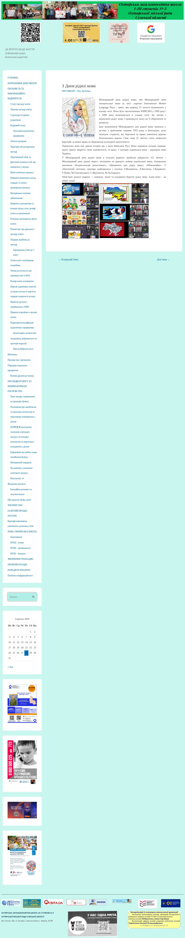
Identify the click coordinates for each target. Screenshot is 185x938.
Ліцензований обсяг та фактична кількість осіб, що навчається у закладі (23, 162)
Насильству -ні (17, 478)
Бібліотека (12, 354)
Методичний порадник (20, 462)
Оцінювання (16, 537)
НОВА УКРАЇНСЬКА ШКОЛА (22, 531)
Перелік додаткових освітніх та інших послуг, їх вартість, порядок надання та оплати (23, 291)
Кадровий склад (17, 125)
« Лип (10, 667)
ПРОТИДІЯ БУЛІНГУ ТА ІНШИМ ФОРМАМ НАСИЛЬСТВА (19, 386)
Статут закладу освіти (20, 104)
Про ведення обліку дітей (19, 499)
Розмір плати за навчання (21, 281)
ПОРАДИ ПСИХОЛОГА (19, 570)
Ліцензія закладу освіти (21, 109)
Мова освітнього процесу (22, 172)
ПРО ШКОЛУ (68, 91)
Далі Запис (163, 259)
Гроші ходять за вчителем (24, 333)
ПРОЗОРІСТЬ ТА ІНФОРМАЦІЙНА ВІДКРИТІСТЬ (16, 93)
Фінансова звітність (17, 484)
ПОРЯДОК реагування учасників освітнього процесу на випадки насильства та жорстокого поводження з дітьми (22, 437)
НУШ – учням (17, 542)
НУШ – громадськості (20, 548)
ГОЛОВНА (13, 77)
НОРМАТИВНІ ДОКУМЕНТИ (22, 83)
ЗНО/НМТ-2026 (15, 505)
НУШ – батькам (17, 553)
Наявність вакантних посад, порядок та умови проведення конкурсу (23, 182)
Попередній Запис (68, 259)
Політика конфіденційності (20, 575)
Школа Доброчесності (23, 348)
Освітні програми (18, 141)
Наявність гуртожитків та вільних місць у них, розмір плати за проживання (22, 208)
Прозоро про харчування (19, 359)
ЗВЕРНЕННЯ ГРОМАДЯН (20, 559)
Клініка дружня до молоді (22, 375)
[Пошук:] (22, 596)
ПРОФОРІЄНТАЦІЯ (17, 564)
